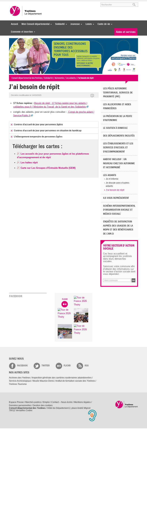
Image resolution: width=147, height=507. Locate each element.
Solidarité (59, 24)
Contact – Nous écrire (61, 402)
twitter (46, 365)
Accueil (14, 24)
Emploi (46, 402)
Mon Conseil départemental (34, 24)
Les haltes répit (29, 162)
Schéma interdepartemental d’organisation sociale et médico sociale (119, 209)
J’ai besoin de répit (115, 190)
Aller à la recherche (50, 3)
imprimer (92, 96)
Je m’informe (112, 179)
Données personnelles (20, 405)
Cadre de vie (103, 24)
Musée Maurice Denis (43, 381)
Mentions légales (82, 402)
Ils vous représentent (116, 198)
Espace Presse (16, 402)
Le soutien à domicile (115, 128)
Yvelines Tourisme (18, 384)
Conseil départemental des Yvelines (26, 11)
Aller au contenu (31, 3)
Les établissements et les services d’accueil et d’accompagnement (118, 147)
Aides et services (126, 31)
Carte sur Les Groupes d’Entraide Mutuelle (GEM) (48, 168)
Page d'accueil (126, 404)
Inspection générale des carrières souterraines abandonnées (61, 377)
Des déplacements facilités (119, 135)
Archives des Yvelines (19, 377)
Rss (87, 365)
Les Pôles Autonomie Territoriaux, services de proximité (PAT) (118, 92)
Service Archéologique (20, 381)
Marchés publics (33, 402)
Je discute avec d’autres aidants (117, 184)
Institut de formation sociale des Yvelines (75, 381)
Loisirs (88, 24)
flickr (67, 365)
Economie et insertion (21, 31)
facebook (22, 365)
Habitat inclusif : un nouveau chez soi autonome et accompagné (119, 163)
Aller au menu (14, 3)
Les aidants (109, 175)
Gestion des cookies (43, 405)
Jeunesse (74, 24)
